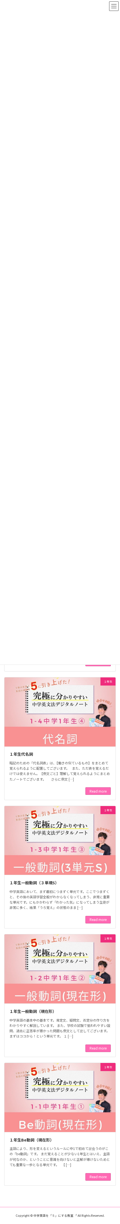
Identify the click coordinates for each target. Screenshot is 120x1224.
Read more (98, 791)
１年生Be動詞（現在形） (31, 1140)
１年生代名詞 (21, 754)
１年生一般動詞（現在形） (32, 1011)
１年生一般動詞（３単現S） (34, 882)
